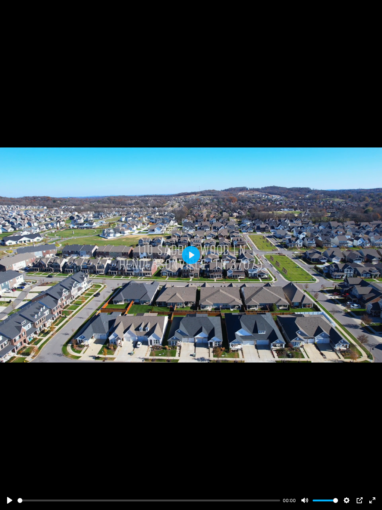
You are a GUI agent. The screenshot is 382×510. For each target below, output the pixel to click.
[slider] (149, 500)
